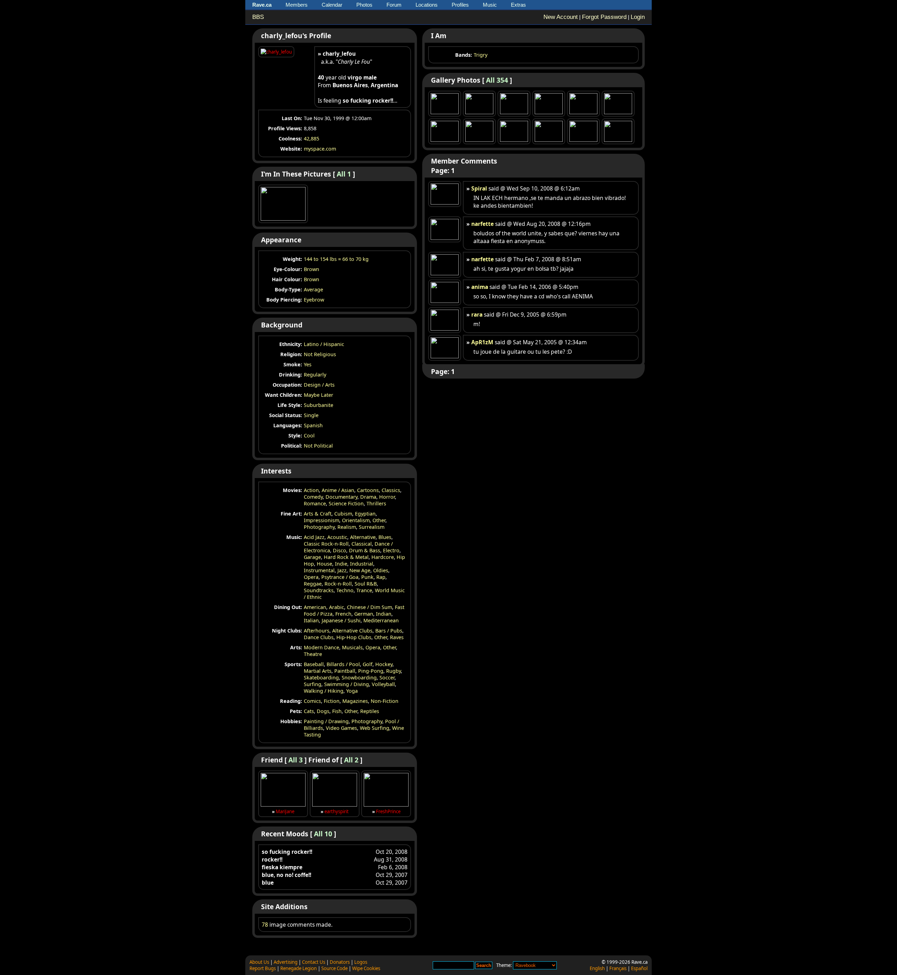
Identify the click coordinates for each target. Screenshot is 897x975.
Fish (337, 711)
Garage (312, 557)
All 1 (344, 174)
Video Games (341, 728)
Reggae (313, 583)
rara (476, 314)
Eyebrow (314, 299)
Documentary (341, 496)
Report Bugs (262, 968)
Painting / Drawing (326, 721)
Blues (384, 537)
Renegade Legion (298, 968)
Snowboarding (359, 677)
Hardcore (382, 557)
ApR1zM (482, 342)
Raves (397, 637)
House (324, 563)
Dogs (323, 711)
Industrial (361, 563)
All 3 (295, 760)
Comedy (313, 496)
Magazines (355, 701)
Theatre (313, 654)
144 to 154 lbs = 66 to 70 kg (336, 259)
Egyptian (365, 513)
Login (638, 17)
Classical (361, 543)
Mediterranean (381, 620)
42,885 (311, 138)
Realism (346, 527)
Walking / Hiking (323, 690)
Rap (380, 577)
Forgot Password (604, 17)
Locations (427, 5)
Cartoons (368, 490)
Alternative (363, 537)
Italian (311, 620)
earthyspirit (336, 811)
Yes (307, 364)
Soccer (387, 677)
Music (490, 5)
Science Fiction (346, 503)
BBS (258, 17)
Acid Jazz (314, 537)
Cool (309, 435)
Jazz (342, 570)
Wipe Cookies (366, 968)
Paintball (344, 671)
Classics (391, 490)
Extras (518, 5)
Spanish (313, 425)
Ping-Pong (370, 671)
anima (479, 287)
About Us (259, 962)
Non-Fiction (384, 701)
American (315, 607)
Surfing (312, 684)
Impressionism (321, 520)
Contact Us (313, 962)
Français (617, 968)
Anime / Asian (338, 490)
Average (313, 289)
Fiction (332, 701)
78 (265, 924)
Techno (345, 590)
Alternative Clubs (352, 630)
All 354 (497, 80)
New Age (359, 570)
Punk (367, 577)
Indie (341, 563)
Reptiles (369, 711)
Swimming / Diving (346, 684)
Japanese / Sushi (341, 620)
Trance (364, 590)
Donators (340, 962)
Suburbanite (318, 405)
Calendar (332, 5)
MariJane (285, 811)
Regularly (315, 374)
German (363, 613)
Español (639, 968)
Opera (311, 577)
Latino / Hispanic (324, 344)
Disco (339, 550)
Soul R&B (366, 583)
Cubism (343, 513)
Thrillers (376, 503)
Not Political (318, 445)
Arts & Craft (317, 513)
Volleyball (383, 684)
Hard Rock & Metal (346, 557)
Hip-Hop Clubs (353, 637)
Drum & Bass (364, 550)
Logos (360, 962)
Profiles (460, 5)
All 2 (351, 760)
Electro (391, 550)
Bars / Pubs (388, 630)
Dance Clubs (319, 637)
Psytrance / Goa (339, 577)
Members (297, 5)
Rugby (393, 671)
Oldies (380, 570)
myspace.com (320, 148)
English (597, 968)
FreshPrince (388, 811)
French (343, 613)
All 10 (323, 833)
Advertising (285, 962)
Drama (368, 496)
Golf (367, 664)
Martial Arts (317, 671)
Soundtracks (319, 590)
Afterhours (316, 630)
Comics (312, 701)
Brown (311, 269)
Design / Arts (319, 384)
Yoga (352, 690)
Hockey (383, 664)
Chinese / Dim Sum (369, 607)
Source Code (334, 968)
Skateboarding (321, 677)
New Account (560, 17)
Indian (383, 613)
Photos (364, 5)
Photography (319, 527)
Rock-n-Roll (338, 583)
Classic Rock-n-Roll (326, 543)
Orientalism (356, 520)
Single (311, 415)
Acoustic (337, 537)
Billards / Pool (343, 664)
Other (378, 520)
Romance (315, 503)
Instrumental (319, 570)
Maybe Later (318, 395)
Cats (309, 711)
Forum (394, 5)
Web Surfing (374, 728)
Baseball (314, 664)
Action (311, 490)
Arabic (336, 607)
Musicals (352, 647)
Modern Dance (321, 647)
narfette (482, 224)
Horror (387, 496)
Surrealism (371, 527)
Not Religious (320, 354)
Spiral (479, 188)
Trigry (480, 54)
